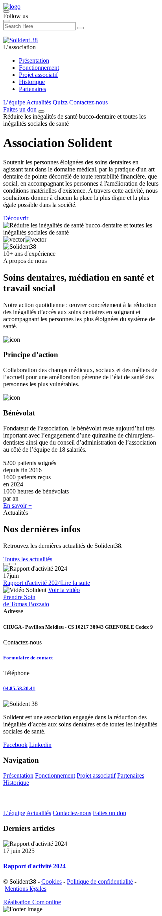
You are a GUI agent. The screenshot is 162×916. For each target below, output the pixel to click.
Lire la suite (75, 582)
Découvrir (15, 218)
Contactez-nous (88, 102)
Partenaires (32, 89)
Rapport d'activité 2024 (32, 582)
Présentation (34, 60)
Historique (32, 81)
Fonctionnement (39, 67)
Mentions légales (25, 888)
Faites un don (20, 109)
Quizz (60, 102)
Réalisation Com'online (32, 902)
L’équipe (14, 102)
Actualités (38, 102)
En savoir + (17, 505)
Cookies (51, 881)
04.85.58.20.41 (19, 688)
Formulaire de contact (28, 658)
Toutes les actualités (27, 559)
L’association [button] (19, 47)
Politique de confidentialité (100, 881)
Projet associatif (38, 74)
